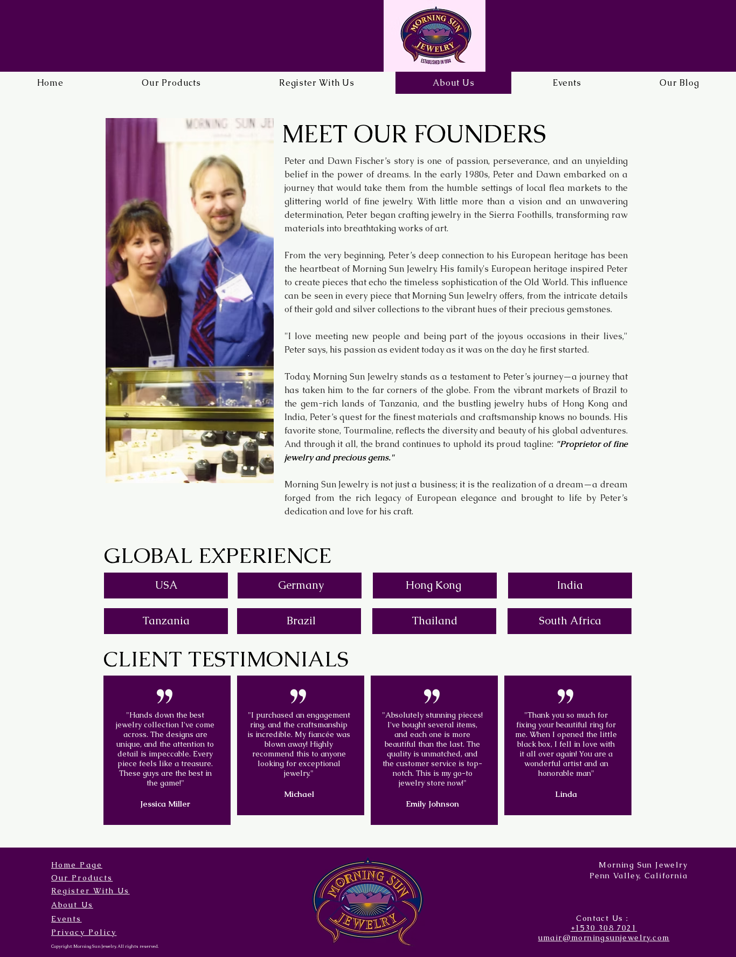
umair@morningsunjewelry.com (604, 937)
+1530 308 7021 (604, 928)
